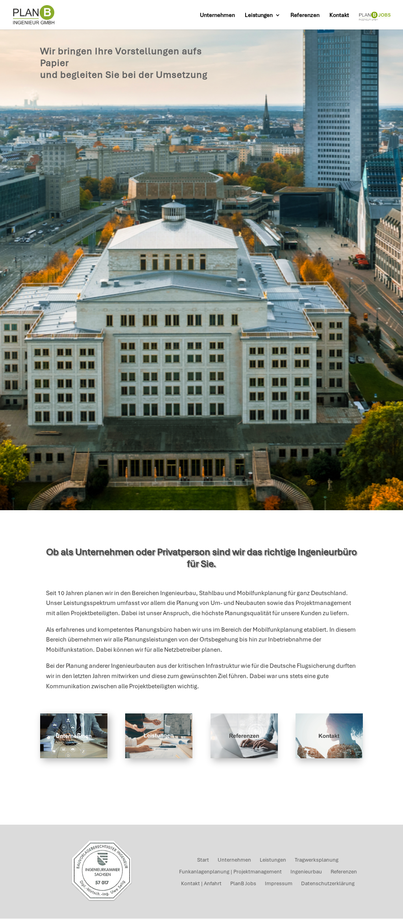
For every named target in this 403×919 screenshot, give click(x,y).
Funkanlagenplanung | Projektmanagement (230, 872)
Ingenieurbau (306, 872)
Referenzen (305, 15)
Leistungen (259, 15)
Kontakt (339, 15)
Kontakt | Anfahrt (201, 884)
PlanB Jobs (243, 884)
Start (203, 860)
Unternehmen (217, 15)
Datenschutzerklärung (328, 884)
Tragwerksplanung (316, 860)
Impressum (278, 884)
